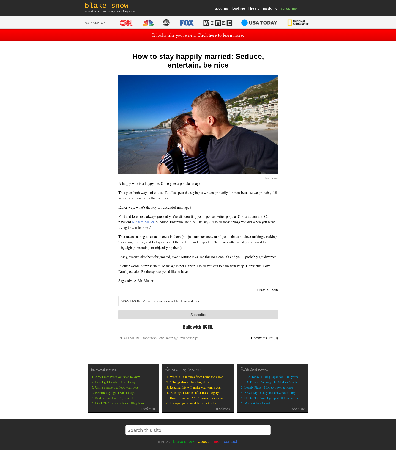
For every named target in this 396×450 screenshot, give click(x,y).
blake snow (183, 441)
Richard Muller (143, 221)
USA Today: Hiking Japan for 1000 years (271, 377)
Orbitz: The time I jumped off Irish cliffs (271, 398)
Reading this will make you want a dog (195, 387)
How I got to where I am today (115, 382)
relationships (189, 337)
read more (149, 409)
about (219, 8)
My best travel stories (258, 403)
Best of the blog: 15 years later (115, 398)
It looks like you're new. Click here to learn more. (198, 35)
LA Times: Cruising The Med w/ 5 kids (270, 382)
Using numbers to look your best (116, 387)
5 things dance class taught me (190, 382)
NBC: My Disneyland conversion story (270, 393)
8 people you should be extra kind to (193, 403)
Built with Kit (198, 327)
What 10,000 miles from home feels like (196, 377)
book (235, 8)
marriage (172, 337)
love (161, 337)
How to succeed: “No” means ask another (197, 398)
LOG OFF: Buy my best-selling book (119, 403)
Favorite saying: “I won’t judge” (115, 393)
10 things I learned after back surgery (194, 393)
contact (286, 8)
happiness (149, 337)
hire (251, 8)
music (267, 8)
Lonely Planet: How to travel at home (268, 387)
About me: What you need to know (117, 377)
